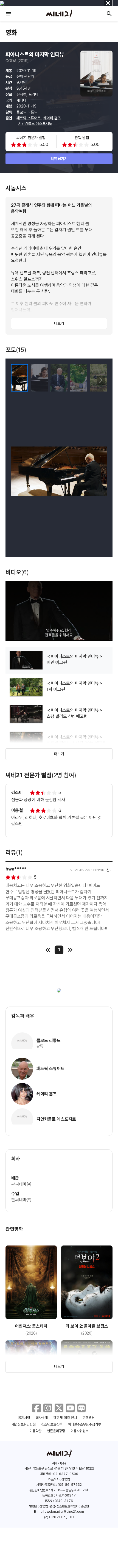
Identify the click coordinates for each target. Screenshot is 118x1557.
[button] (100, 380)
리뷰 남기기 (59, 158)
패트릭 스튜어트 (29, 118)
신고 (109, 870)
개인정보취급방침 (24, 1424)
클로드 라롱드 (27, 112)
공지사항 (24, 1418)
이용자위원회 (80, 1431)
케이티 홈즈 (52, 118)
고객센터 (88, 1418)
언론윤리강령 (56, 1431)
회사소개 (42, 1418)
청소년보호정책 (51, 1424)
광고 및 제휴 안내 (65, 1418)
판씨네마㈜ (21, 1184)
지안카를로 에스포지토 (35, 123)
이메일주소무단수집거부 (84, 1424)
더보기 (59, 323)
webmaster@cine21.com (65, 1512)
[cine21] (59, 14)
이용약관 (35, 1431)
